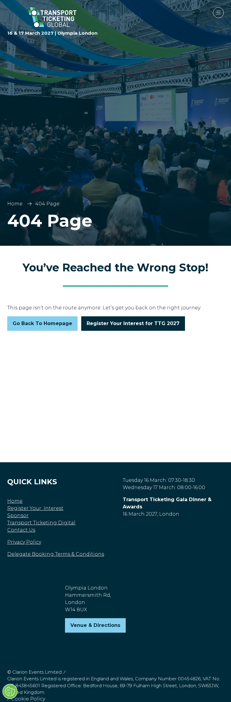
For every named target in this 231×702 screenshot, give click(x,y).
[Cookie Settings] (9, 691)
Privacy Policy (24, 542)
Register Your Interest (35, 508)
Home (15, 204)
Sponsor (18, 515)
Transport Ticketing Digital (41, 523)
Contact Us (21, 530)
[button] (218, 12)
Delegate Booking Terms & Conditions (55, 554)
